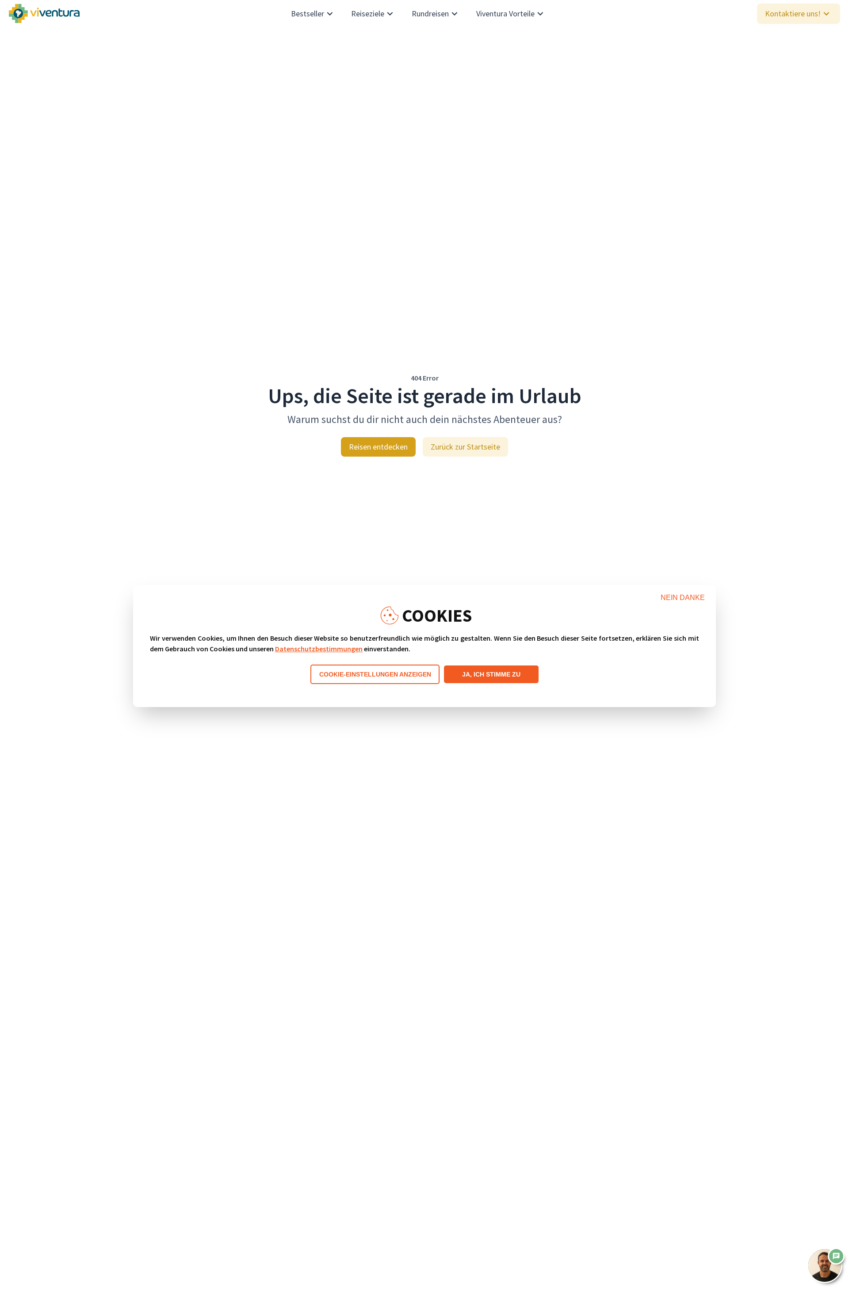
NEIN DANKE (683, 597)
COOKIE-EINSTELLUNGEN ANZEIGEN (375, 674)
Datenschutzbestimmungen (319, 648)
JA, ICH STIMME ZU (491, 674)
